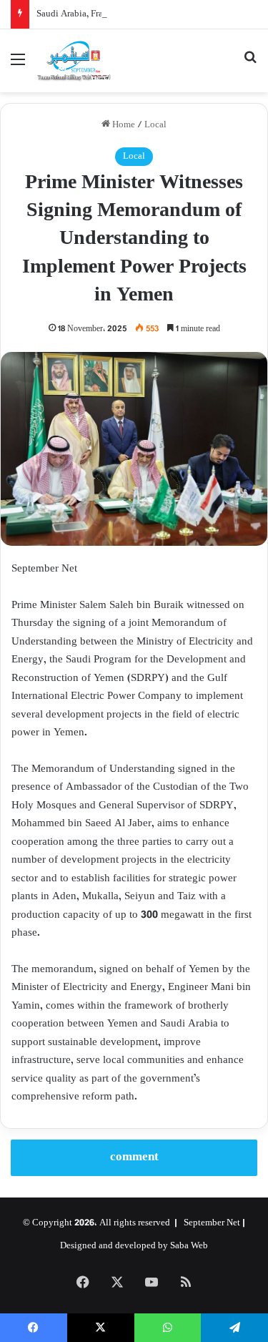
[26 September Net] (74, 60)
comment (134, 1157)
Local (155, 125)
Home (122, 125)
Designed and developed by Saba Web (134, 1246)
